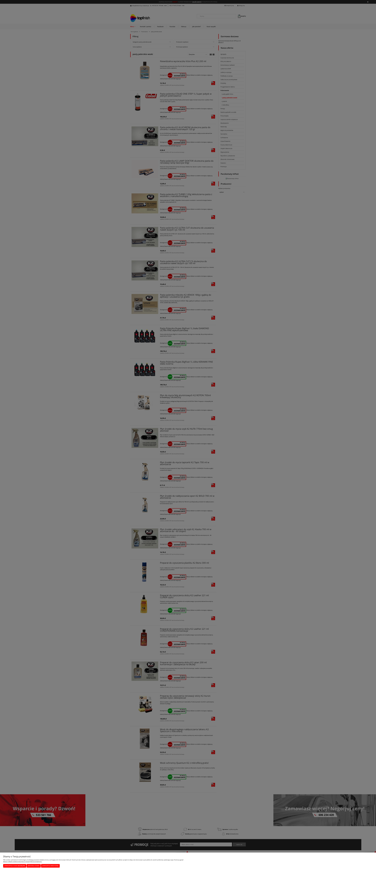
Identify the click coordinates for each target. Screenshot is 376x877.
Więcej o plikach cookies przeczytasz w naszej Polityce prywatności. (22, 861)
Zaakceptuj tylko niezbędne (14, 866)
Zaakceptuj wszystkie (50, 866)
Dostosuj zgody (34, 866)
